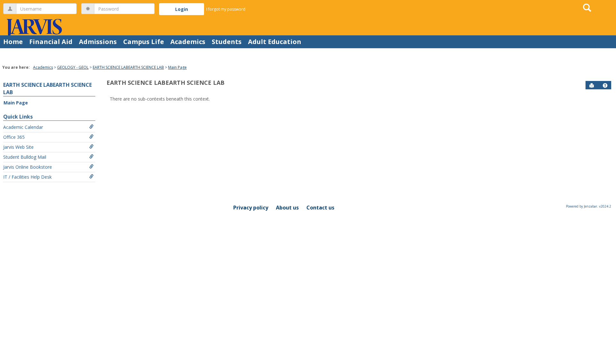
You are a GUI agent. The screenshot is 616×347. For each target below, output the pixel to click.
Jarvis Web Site (18, 147)
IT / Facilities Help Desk (27, 177)
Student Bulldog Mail (24, 157)
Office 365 (14, 137)
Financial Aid (51, 41)
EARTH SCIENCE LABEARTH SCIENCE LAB (128, 67)
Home (13, 41)
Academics (187, 41)
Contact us (320, 207)
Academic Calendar (23, 127)
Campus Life (143, 41)
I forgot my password (225, 9)
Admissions (98, 41)
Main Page (177, 67)
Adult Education (274, 41)
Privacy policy (250, 207)
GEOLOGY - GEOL (73, 67)
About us (287, 207)
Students (227, 41)
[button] (605, 85)
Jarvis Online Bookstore (27, 167)
